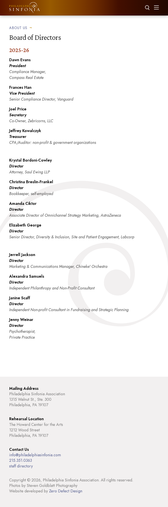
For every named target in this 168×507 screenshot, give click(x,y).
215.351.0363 (20, 460)
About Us (18, 27)
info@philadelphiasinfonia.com (35, 455)
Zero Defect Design (65, 491)
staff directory (21, 466)
